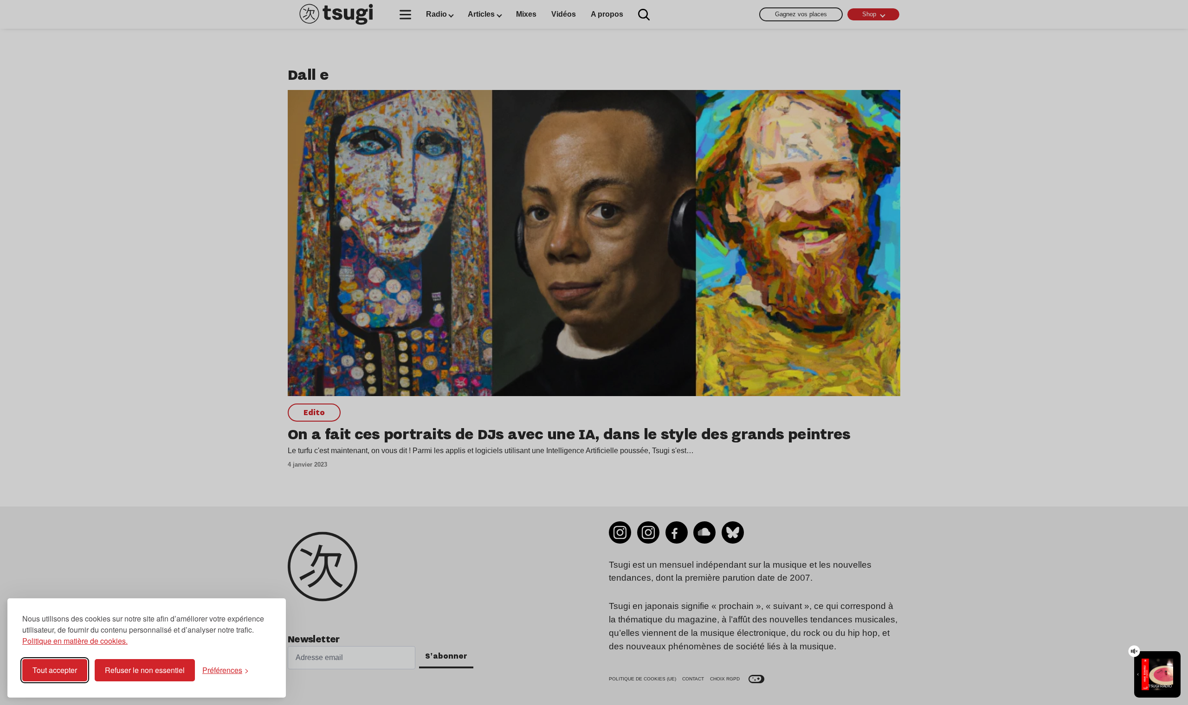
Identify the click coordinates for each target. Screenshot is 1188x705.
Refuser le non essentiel (145, 670)
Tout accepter (54, 670)
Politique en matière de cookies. (75, 640)
